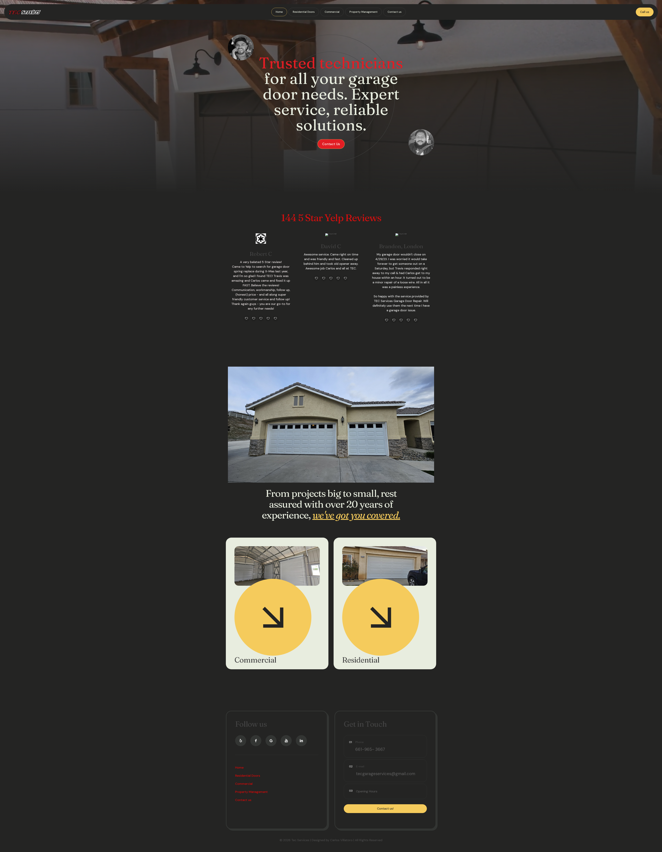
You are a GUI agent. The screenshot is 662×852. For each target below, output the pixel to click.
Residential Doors (247, 776)
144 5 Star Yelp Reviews (331, 217)
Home (239, 767)
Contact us (243, 800)
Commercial (255, 659)
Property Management (251, 792)
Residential (360, 659)
